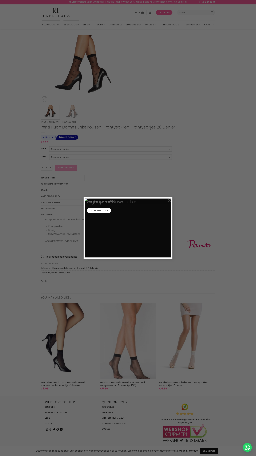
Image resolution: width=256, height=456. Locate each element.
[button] (247, 447)
